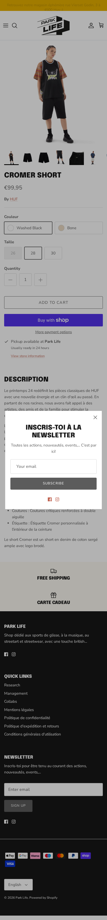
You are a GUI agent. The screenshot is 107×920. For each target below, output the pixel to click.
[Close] (95, 417)
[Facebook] (50, 499)
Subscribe (53, 483)
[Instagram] (57, 499)
